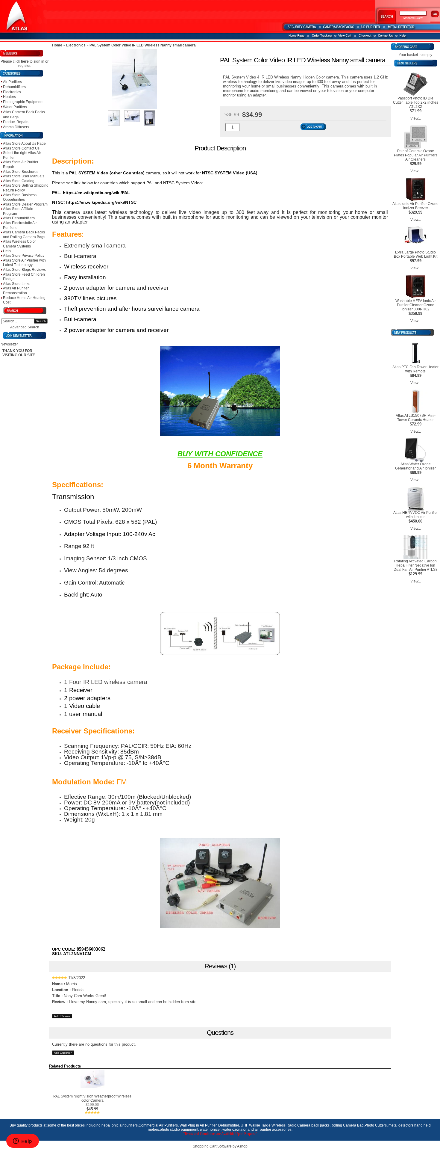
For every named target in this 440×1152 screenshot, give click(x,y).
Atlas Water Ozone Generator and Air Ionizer (415, 466)
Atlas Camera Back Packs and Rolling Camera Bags (24, 234)
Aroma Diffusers (16, 127)
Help (7, 251)
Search (41, 321)
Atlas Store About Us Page (24, 143)
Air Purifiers (12, 82)
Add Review (62, 1016)
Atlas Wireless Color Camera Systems (19, 243)
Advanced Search (24, 327)
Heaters (9, 97)
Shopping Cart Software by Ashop (220, 1146)
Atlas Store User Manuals (23, 176)
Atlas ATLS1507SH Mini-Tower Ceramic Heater (416, 417)
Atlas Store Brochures (20, 172)
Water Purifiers (15, 107)
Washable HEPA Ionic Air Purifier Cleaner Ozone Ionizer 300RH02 (415, 305)
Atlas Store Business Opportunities (20, 197)
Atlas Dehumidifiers (19, 218)
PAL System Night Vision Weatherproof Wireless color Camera (92, 1098)
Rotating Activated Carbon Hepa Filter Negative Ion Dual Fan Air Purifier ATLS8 (416, 565)
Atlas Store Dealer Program (25, 204)
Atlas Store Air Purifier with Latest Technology (24, 262)
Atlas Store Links (16, 284)
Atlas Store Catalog (18, 181)
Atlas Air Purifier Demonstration (16, 290)
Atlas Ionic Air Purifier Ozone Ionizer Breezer (415, 206)
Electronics (12, 92)
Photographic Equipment (23, 102)
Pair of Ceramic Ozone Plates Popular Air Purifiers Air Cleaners (415, 155)
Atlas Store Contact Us (21, 148)
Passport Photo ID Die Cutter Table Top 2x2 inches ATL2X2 (415, 102)
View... (415, 118)
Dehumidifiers (14, 87)
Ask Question (63, 1052)
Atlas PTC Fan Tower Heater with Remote (415, 369)
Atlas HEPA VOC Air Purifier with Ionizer (415, 515)
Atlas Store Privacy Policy (23, 255)
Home (57, 45)
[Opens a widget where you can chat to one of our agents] (22, 1141)
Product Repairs (16, 122)
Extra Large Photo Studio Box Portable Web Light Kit (415, 254)
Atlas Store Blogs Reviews (24, 270)
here (25, 61)
